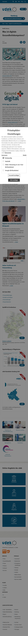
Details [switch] (24, 155)
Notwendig (8, 158)
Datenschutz (8, 152)
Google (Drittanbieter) (11, 170)
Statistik (7, 161)
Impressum (4, 155)
